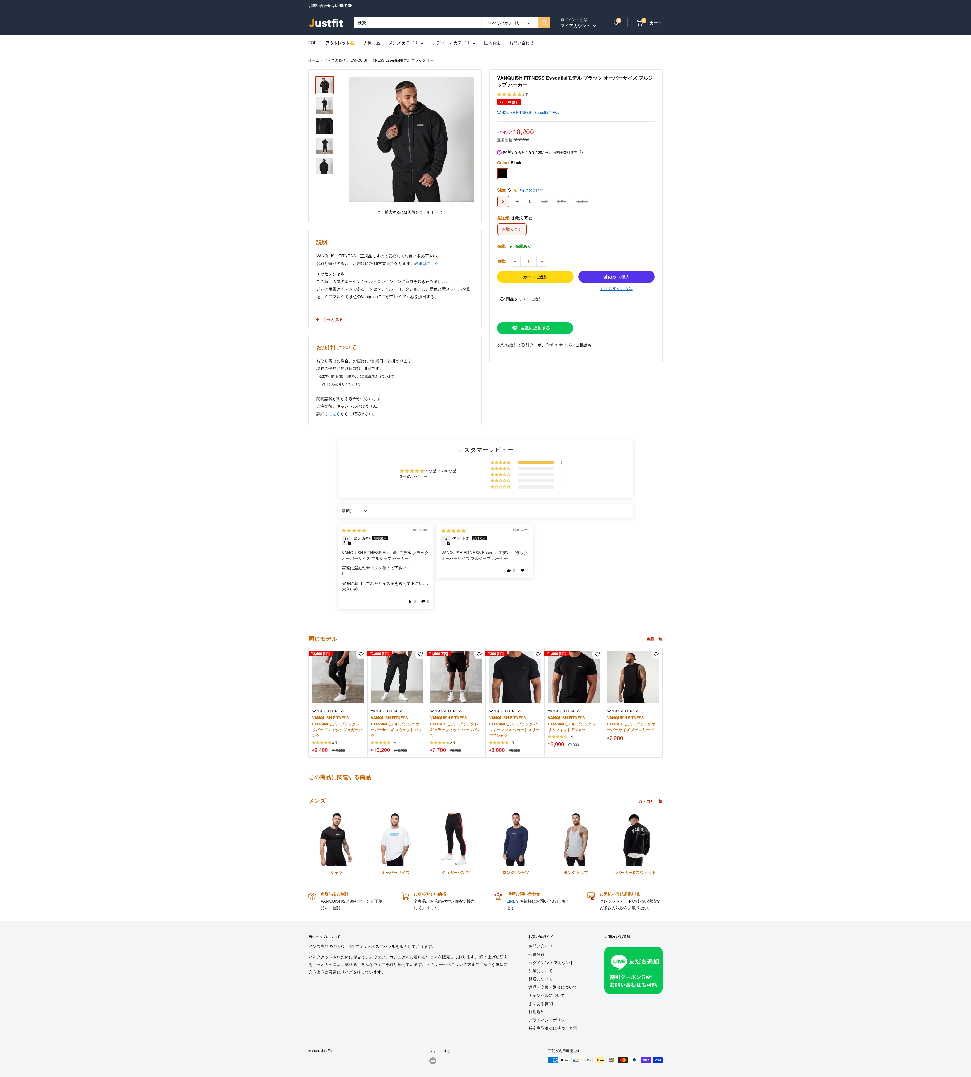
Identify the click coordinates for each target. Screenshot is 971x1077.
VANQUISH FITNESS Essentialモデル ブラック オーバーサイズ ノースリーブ (631, 723)
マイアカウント (576, 25)
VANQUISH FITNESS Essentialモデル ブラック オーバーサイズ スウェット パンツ (396, 726)
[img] (354, 530)
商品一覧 (655, 639)
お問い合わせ (521, 43)
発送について (540, 979)
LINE (511, 901)
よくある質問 (540, 1003)
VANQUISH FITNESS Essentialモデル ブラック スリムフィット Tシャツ (572, 723)
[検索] (544, 22)
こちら (334, 413)
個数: (501, 261)
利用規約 (536, 1012)
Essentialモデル (546, 112)
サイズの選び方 (530, 190)
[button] (509, 94)
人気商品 (372, 43)
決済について (540, 971)
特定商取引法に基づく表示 (552, 1028)
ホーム (313, 60)
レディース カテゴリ (451, 43)
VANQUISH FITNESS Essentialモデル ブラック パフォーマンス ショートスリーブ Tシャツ (514, 726)
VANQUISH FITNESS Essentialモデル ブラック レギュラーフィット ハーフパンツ (455, 726)
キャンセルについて (546, 995)
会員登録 (536, 954)
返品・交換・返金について (552, 987)
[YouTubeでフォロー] (432, 1060)
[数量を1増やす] (542, 261)
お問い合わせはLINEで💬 (330, 5)
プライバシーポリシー (548, 1020)
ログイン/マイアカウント (551, 962)
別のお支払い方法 (616, 289)
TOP (312, 43)
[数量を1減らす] (515, 261)
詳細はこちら (426, 263)
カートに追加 (535, 277)
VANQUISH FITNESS (514, 112)
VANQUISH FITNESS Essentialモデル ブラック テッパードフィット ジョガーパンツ (337, 726)
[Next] (662, 702)
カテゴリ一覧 (651, 801)
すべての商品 (334, 60)
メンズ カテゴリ (403, 43)
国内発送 (492, 43)
